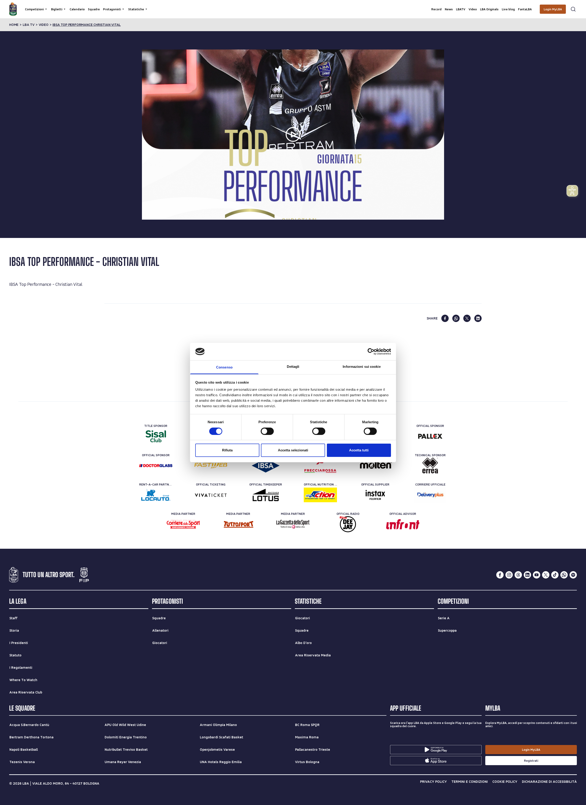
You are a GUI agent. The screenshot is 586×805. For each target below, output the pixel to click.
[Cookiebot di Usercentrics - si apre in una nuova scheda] (371, 351)
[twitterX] (545, 575)
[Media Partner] (183, 524)
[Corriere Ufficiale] (430, 495)
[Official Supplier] (375, 495)
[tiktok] (555, 575)
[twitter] (467, 318)
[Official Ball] (375, 466)
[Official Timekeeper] (265, 495)
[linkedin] (478, 318)
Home (14, 25)
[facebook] (445, 318)
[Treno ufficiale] (320, 466)
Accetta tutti (359, 450)
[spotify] (573, 575)
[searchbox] (293, 5)
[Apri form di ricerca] (573, 9)
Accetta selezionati (293, 450)
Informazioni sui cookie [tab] (361, 366)
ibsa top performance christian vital (86, 25)
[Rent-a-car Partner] (155, 495)
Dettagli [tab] (293, 366)
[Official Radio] (347, 524)
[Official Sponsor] (430, 436)
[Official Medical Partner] (265, 466)
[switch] (267, 431)
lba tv (29, 25)
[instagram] (509, 575)
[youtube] (536, 575)
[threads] (518, 575)
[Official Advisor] (402, 524)
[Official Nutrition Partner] (320, 495)
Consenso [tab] (224, 367)
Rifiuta (227, 450)
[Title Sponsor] (155, 436)
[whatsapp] (456, 318)
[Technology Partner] (210, 466)
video (44, 25)
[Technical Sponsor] (430, 466)
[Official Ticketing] (210, 495)
